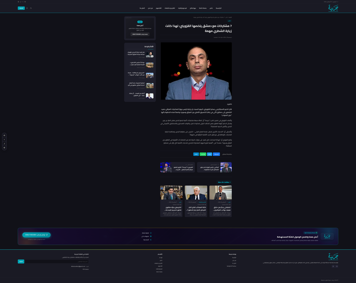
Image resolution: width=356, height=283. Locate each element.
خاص (211, 8)
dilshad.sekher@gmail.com (80, 266)
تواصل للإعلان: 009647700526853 (140, 34)
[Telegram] (18, 1)
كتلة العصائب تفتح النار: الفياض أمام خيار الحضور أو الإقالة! (196, 210)
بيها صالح (193, 8)
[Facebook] (25, 1)
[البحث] (31, 8)
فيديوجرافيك (182, 8)
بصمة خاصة (202, 8)
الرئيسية (218, 8)
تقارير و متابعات (170, 8)
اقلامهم (158, 8)
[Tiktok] (20, 1)
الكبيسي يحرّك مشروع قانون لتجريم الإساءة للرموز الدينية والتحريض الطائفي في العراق (173, 211)
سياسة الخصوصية (231, 266)
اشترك (21, 8)
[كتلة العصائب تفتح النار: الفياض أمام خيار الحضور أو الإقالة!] (196, 193)
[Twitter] (23, 1)
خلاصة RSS (86, 269)
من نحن (150, 8)
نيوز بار (160, 257)
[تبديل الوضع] (27, 8)
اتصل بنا (142, 8)
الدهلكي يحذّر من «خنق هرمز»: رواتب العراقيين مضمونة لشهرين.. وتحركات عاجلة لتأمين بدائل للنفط (220, 211)
